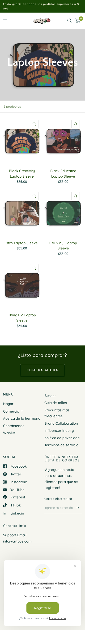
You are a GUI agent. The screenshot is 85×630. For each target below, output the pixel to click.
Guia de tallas (55, 402)
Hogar (8, 403)
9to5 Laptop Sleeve (22, 243)
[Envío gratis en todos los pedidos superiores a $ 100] (42, 6)
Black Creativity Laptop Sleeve (22, 174)
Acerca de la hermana (21, 418)
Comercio (11, 411)
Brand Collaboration (61, 423)
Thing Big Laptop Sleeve (22, 318)
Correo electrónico (58, 499)
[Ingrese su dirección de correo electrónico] (77, 508)
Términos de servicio (61, 445)
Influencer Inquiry (59, 430)
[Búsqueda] (69, 21)
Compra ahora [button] (42, 370)
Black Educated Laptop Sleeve (63, 174)
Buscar (50, 395)
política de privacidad (62, 438)
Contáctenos (13, 425)
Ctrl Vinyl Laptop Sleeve (63, 246)
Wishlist (9, 433)
